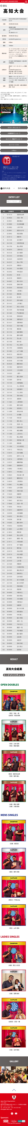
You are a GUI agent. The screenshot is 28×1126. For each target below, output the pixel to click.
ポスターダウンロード (14, 127)
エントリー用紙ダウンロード (14, 139)
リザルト (14, 150)
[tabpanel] (14, 1074)
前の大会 (6, 188)
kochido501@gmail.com (15, 39)
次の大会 (21, 188)
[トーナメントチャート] (14, 678)
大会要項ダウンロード (14, 133)
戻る (5, 6)
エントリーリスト (14, 144)
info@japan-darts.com (6, 1109)
